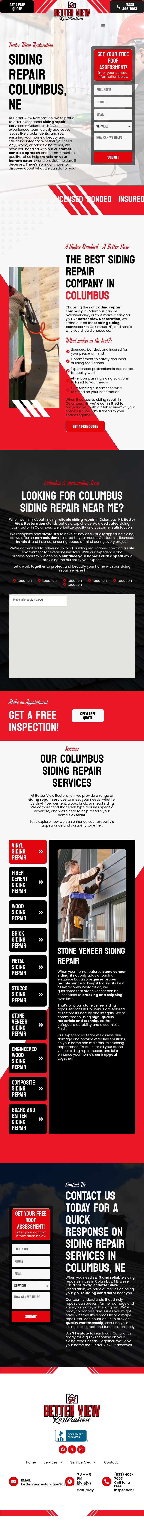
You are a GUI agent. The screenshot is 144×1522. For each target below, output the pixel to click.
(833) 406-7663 (124, 1476)
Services (51, 1462)
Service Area (80, 1462)
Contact (111, 1462)
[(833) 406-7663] (106, 1481)
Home (31, 1462)
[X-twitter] (72, 1449)
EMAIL (26, 1480)
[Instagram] (81, 1449)
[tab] (28, 852)
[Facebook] (63, 1449)
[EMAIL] (13, 1481)
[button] (103, 26)
